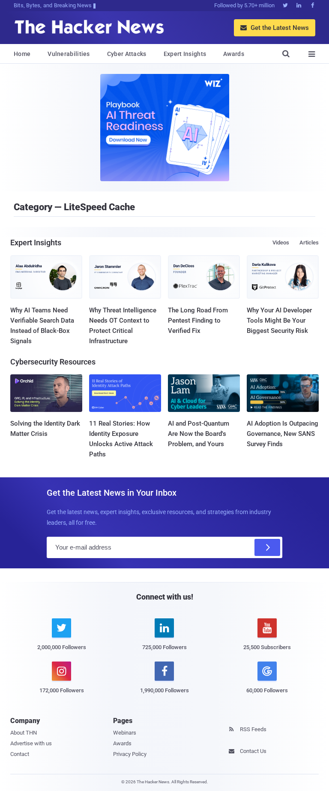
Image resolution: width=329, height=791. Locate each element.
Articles (309, 242)
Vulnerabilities (69, 53)
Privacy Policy (130, 754)
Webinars (124, 732)
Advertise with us (31, 743)
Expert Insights (185, 53)
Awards (233, 53)
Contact (19, 754)
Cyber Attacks (127, 53)
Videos (280, 242)
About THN (23, 732)
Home (22, 53)
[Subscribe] (267, 547)
